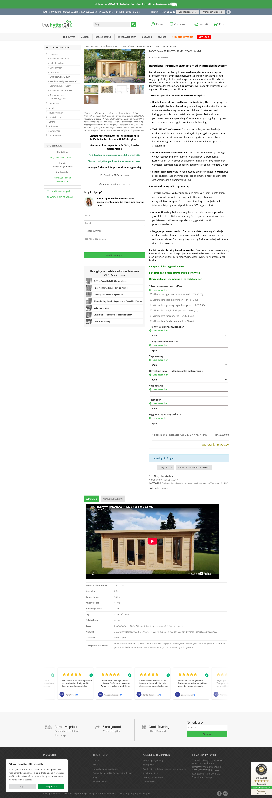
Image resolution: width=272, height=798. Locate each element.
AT (140, 793)
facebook (219, 793)
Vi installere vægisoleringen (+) (175, 310)
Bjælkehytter (56, 67)
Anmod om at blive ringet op (116, 184)
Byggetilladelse (71, 11)
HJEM (86, 46)
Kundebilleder (89, 11)
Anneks (85, 37)
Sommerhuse (54, 103)
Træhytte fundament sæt (163, 341)
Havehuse (197, 483)
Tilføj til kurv (165, 467)
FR (121, 793)
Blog (128, 11)
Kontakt (96, 764)
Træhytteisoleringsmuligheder (166, 326)
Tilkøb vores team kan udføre (165, 286)
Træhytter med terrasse (61, 90)
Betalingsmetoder (151, 773)
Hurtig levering (183, 37)
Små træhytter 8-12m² (60, 76)
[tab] (91, 499)
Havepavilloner (126, 37)
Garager (147, 37)
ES (149, 793)
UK (131, 793)
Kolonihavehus (177, 483)
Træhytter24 (66, 793)
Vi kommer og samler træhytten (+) (177, 294)
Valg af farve (156, 385)
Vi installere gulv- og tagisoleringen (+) (178, 305)
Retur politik (148, 764)
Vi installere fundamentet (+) (173, 321)
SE (113, 793)
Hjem (44, 11)
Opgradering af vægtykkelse (165, 414)
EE (144, 793)
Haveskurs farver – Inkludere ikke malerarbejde (176, 371)
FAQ (95, 777)
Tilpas (23, 786)
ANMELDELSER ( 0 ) (113, 499)
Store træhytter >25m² (60, 85)
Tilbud (205, 37)
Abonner (207, 734)
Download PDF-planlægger (116, 175)
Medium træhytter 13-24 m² (116, 46)
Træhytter (69, 37)
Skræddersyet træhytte (111, 11)
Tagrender (155, 399)
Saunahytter (54, 131)
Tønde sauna (54, 135)
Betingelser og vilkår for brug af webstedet (113, 773)
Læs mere (91, 499)
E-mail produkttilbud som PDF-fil (193, 467)
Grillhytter (53, 126)
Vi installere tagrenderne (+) (173, 315)
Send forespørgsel (187, 11)
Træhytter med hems (60, 58)
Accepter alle (51, 786)
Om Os (136, 11)
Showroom (55, 11)
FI (117, 793)
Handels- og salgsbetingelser (106, 769)
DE (126, 793)
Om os (96, 760)
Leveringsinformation (153, 777)
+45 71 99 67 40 (167, 11)
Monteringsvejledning (153, 760)
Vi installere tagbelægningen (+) (175, 299)
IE (135, 793)
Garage (51, 121)
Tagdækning (156, 356)
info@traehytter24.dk (63, 166)
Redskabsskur (103, 37)
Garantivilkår (149, 781)
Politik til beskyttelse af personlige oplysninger (165, 769)
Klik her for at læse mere (114, 275)
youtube (225, 793)
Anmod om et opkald (212, 11)
